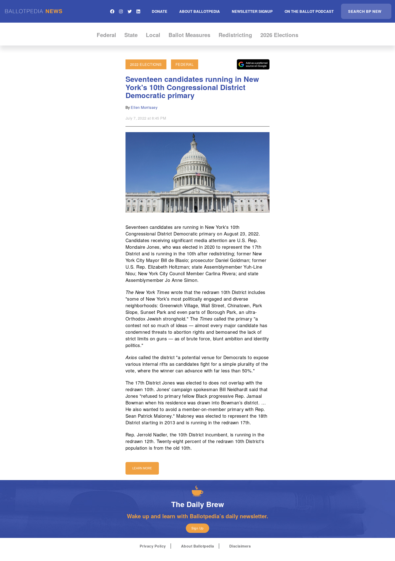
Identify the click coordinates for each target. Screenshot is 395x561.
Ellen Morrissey (144, 107)
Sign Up (197, 528)
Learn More (142, 468)
